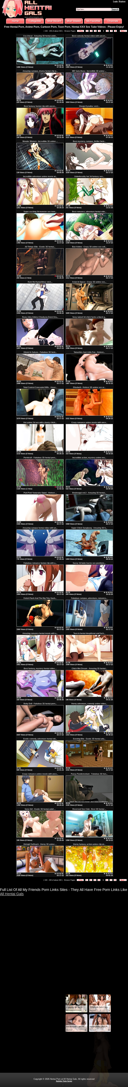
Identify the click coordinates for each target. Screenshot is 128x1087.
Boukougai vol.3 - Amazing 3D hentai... (89, 493)
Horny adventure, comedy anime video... (89, 704)
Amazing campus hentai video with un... (40, 528)
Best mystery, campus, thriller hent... (89, 141)
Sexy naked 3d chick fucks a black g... (89, 317)
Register (122, 1)
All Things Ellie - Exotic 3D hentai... (40, 247)
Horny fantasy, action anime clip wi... (89, 844)
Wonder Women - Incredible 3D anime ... (40, 141)
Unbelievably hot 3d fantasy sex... (89, 176)
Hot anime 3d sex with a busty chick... (40, 422)
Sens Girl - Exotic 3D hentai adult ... (40, 809)
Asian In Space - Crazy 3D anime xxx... (89, 282)
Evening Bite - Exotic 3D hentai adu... (89, 739)
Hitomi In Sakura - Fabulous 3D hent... (40, 352)
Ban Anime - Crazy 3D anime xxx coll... (89, 247)
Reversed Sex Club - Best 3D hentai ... (89, 809)
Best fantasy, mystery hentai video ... (40, 668)
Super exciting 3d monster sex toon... (40, 212)
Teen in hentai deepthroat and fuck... (89, 633)
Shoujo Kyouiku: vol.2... (89, 106)
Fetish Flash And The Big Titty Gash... (40, 598)
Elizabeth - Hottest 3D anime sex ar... (89, 387)
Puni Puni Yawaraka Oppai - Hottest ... (40, 493)
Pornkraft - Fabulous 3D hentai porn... (40, 458)
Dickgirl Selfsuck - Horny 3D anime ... (40, 844)
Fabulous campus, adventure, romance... (89, 598)
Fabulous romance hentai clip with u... (40, 563)
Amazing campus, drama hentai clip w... (40, 71)
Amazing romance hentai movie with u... (40, 633)
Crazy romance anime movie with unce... (89, 422)
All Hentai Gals (12, 894)
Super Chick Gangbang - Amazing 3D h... (89, 528)
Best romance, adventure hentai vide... (89, 212)
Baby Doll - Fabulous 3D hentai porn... (40, 704)
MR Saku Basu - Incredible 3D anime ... (89, 71)
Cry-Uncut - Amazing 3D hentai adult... (40, 36)
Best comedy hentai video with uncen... (89, 36)
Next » (123, 31)
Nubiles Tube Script (64, 1081)
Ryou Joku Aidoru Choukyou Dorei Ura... (40, 317)
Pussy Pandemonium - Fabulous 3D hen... (89, 774)
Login (115, 1)
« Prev (80, 31)
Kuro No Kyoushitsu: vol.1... (40, 282)
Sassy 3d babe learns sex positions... (89, 563)
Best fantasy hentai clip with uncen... (40, 106)
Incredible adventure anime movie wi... (40, 176)
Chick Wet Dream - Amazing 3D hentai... (89, 668)
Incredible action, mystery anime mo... (89, 458)
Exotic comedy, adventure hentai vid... (40, 739)
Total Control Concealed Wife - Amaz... (40, 387)
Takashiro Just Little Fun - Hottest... (89, 352)
